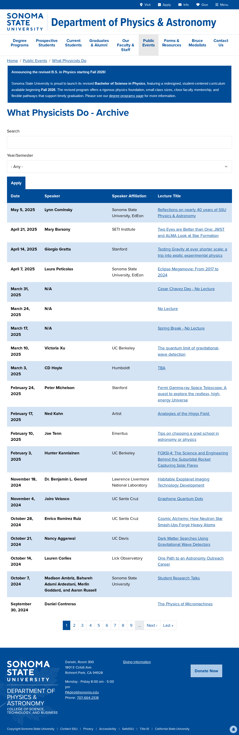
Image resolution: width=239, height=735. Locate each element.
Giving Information (137, 661)
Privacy (88, 729)
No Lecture (168, 308)
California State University (172, 729)
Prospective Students (47, 43)
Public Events (148, 43)
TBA (161, 368)
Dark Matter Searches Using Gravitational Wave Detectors (184, 541)
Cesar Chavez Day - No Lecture (186, 289)
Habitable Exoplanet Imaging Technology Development (183, 482)
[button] (233, 729)
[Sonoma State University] (27, 22)
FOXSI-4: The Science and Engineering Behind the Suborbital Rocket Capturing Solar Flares (193, 459)
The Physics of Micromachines (185, 604)
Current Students (73, 43)
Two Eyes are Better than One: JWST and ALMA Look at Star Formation (191, 232)
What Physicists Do (69, 60)
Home (12, 60)
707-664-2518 (88, 697)
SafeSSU (128, 729)
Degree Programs (19, 43)
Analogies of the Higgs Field (184, 413)
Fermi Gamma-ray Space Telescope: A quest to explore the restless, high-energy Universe (192, 394)
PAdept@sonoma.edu (82, 692)
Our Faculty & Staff (125, 45)
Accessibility (108, 729)
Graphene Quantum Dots (180, 499)
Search (13, 131)
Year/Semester (20, 155)
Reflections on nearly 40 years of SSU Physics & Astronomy (192, 213)
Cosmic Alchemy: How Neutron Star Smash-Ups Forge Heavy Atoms (190, 521)
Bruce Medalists (197, 43)
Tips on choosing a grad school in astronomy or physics (188, 436)
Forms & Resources (171, 43)
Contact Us (221, 43)
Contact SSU (69, 729)
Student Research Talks (179, 578)
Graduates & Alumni (99, 43)
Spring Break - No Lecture (181, 328)
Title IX (145, 729)
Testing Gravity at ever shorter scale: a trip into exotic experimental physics (192, 252)
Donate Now (206, 671)
